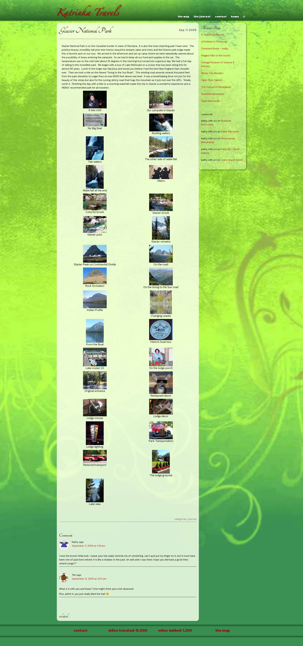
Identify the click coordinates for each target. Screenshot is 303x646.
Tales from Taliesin (211, 80)
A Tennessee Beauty (212, 34)
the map (183, 16)
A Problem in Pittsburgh (214, 41)
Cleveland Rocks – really (214, 48)
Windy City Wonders (212, 73)
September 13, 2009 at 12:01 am (89, 579)
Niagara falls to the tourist (215, 55)
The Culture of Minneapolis (216, 87)
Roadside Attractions (212, 94)
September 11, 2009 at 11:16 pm (88, 546)
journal (192, 519)
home (235, 16)
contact (221, 16)
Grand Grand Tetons (232, 160)
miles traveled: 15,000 (127, 630)
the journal (202, 16)
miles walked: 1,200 (175, 630)
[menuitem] (183, 17)
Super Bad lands (210, 101)
